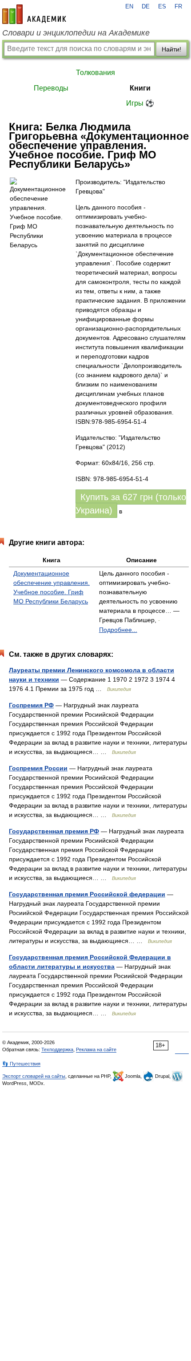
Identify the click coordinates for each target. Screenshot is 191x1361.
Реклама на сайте (96, 1049)
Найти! (171, 49)
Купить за (131, 503)
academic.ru (34, 14)
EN (129, 7)
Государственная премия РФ (54, 831)
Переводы (51, 88)
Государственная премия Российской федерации (87, 894)
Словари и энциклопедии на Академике (76, 32)
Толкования (95, 72)
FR (178, 7)
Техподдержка (57, 1049)
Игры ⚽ (140, 103)
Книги (140, 88)
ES (162, 7)
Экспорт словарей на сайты (33, 1076)
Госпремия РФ (31, 705)
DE (146, 7)
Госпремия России (38, 768)
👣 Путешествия (21, 1063)
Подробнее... (118, 629)
